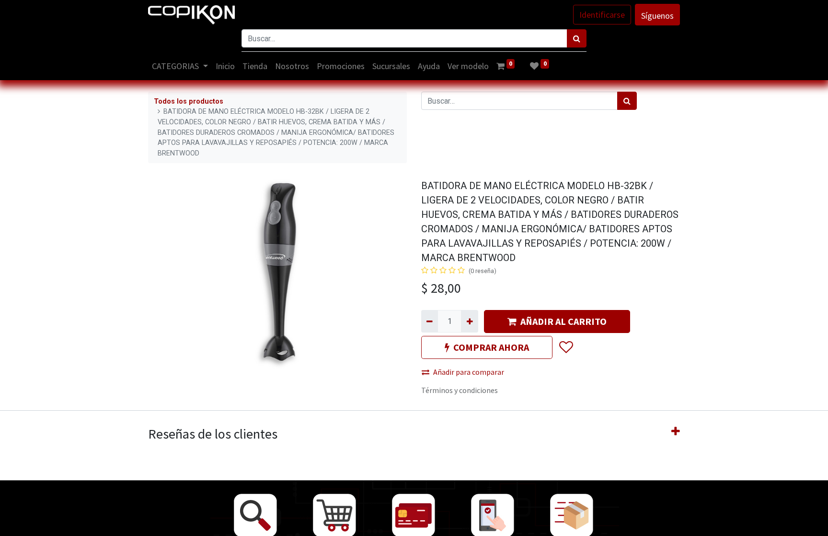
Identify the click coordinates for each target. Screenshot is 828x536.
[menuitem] (225, 66)
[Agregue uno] (469, 321)
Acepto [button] (668, 522)
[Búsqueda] (576, 38)
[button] (565, 347)
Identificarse (602, 14)
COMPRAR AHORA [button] (491, 347)
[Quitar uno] (429, 321)
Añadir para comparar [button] (468, 372)
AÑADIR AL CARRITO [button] (563, 321)
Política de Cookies (630, 522)
